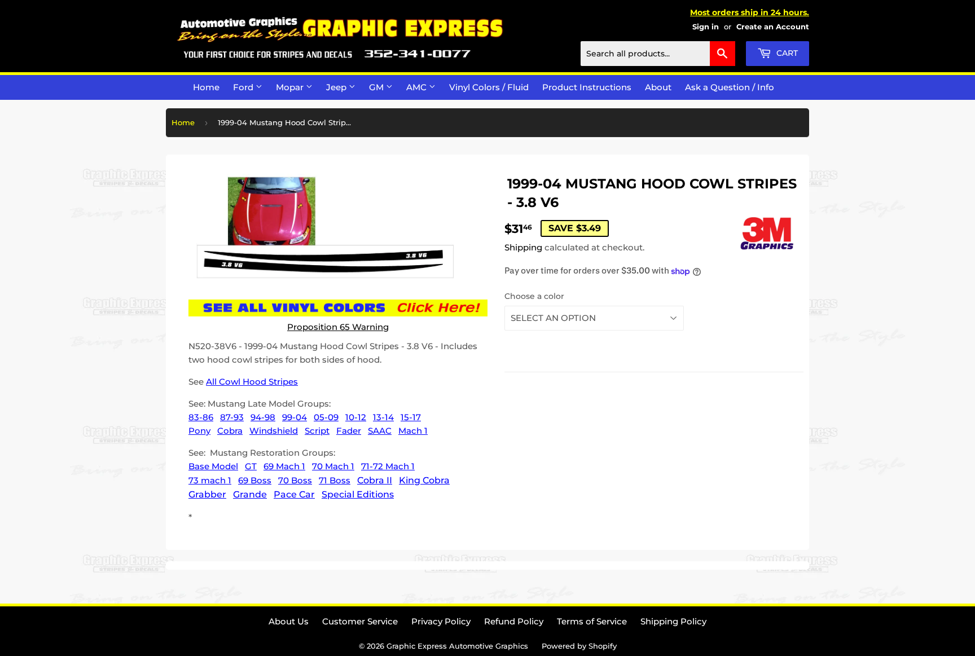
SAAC (380, 430)
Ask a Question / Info (729, 87)
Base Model (213, 466)
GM (377, 87)
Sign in (705, 27)
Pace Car (294, 494)
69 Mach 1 (284, 466)
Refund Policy (513, 621)
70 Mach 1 (333, 466)
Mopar (291, 87)
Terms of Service (592, 621)
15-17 (411, 417)
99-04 (294, 417)
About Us (289, 621)
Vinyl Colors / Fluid (489, 87)
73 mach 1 (209, 480)
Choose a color (534, 296)
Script (317, 430)
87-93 (232, 417)
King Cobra (424, 480)
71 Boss (334, 480)
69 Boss (254, 480)
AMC (417, 87)
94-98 (263, 417)
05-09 (326, 417)
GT (251, 466)
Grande (250, 494)
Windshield (273, 430)
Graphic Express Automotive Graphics (457, 645)
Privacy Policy (441, 621)
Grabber (207, 494)
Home (206, 87)
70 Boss (295, 480)
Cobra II (374, 480)
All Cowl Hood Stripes (252, 381)
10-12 (355, 417)
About (658, 87)
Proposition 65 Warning (338, 327)
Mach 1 (413, 430)
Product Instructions (586, 87)
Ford (244, 87)
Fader (348, 430)
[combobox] (658, 53)
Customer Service (360, 621)
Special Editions (358, 494)
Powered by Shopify (579, 645)
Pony (199, 430)
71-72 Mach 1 (388, 466)
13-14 (383, 417)
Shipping (523, 247)
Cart (786, 53)
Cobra (230, 430)
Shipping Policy (673, 621)
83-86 (200, 417)
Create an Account (772, 27)
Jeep (337, 87)
